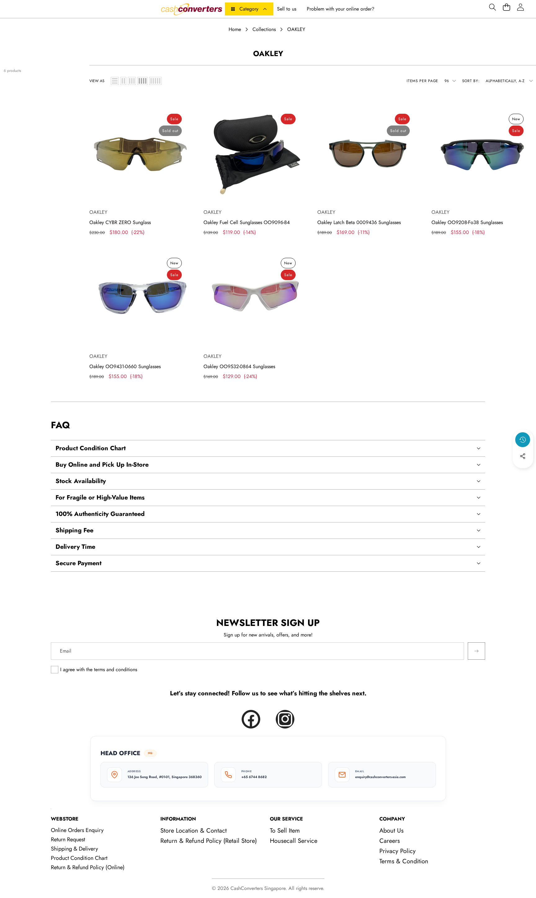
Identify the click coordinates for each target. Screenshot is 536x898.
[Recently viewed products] (522, 439)
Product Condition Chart (91, 448)
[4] (142, 81)
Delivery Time (75, 546)
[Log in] (520, 7)
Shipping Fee (74, 530)
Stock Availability (81, 481)
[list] (115, 81)
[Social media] (522, 456)
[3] (132, 81)
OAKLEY (98, 212)
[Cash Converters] (191, 9)
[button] (492, 7)
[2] (123, 81)
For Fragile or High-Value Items (100, 497)
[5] (155, 81)
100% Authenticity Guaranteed (100, 513)
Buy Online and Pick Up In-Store (102, 464)
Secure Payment (78, 563)
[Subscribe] (476, 651)
